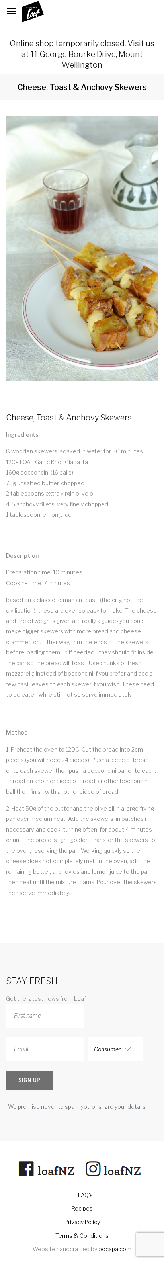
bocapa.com (114, 1249)
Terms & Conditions (82, 1235)
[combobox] (115, 1049)
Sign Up (29, 1080)
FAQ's (85, 1195)
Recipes (82, 1208)
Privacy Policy (82, 1222)
